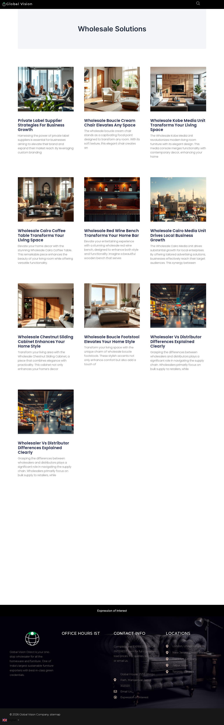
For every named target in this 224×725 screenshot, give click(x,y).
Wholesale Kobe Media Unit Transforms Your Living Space (177, 125)
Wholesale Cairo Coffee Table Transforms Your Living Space (41, 235)
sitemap (55, 714)
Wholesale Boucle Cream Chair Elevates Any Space (109, 123)
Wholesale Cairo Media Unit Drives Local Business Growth (178, 235)
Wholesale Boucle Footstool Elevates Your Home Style (111, 339)
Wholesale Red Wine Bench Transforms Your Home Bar (111, 233)
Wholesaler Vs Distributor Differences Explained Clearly (176, 341)
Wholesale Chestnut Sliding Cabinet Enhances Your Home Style (45, 341)
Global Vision (19, 4)
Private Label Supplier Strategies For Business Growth (41, 125)
